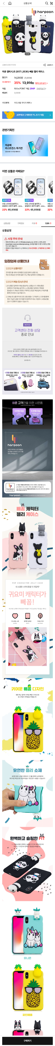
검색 (47, 3)
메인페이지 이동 (10, 3)
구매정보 (20, 223)
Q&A (48, 223)
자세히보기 (41, 88)
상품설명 (7, 223)
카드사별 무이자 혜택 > (23, 103)
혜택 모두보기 (40, 83)
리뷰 (34, 223)
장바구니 (51, 3)
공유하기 (50, 65)
